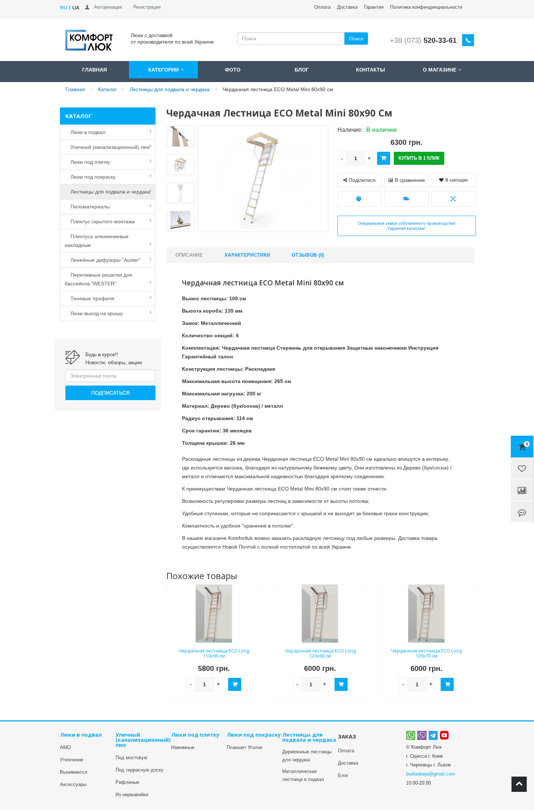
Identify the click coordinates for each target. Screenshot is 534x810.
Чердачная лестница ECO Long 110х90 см (213, 653)
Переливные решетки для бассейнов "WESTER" (98, 279)
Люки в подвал (85, 132)
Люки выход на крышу (94, 313)
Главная (94, 70)
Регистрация (147, 7)
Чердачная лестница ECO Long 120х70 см (426, 653)
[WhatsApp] (410, 735)
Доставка (347, 7)
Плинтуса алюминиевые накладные (97, 240)
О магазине (439, 70)
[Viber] (421, 735)
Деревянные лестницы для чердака (307, 755)
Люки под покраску (90, 177)
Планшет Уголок (244, 747)
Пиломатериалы (87, 206)
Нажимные (182, 747)
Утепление (71, 759)
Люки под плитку (87, 162)
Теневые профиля (89, 298)
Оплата (322, 7)
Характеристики (247, 255)
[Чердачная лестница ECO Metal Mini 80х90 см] (180, 137)
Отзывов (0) (308, 255)
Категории (163, 70)
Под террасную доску (139, 770)
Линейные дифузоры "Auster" (103, 260)
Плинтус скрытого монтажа (100, 221)
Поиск (356, 38)
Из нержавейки (132, 794)
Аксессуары (73, 784)
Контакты (370, 70)
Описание (189, 255)
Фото (232, 70)
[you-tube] (444, 735)
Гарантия (374, 7)
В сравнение (410, 180)
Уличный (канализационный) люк (107, 147)
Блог (302, 70)
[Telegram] (433, 735)
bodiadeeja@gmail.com (430, 774)
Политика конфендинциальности (426, 7)
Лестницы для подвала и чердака (170, 89)
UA (75, 8)
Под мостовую (131, 757)
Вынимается (73, 772)
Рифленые (127, 782)
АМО (65, 747)
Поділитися (362, 180)
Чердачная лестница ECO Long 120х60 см (320, 653)
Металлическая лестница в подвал (303, 775)
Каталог (107, 89)
